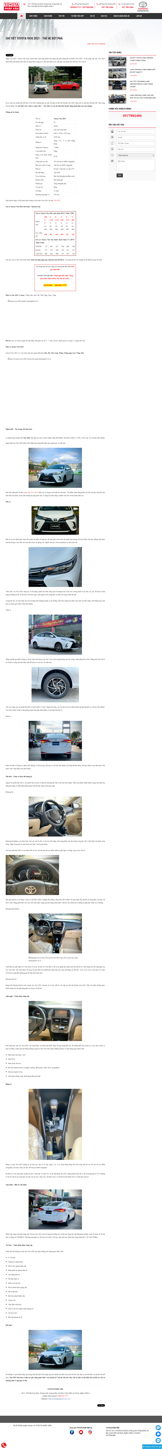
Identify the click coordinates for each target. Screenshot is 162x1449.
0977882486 (132, 116)
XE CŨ (92, 16)
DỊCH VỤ (104, 16)
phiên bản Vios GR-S (31, 492)
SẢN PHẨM (48, 16)
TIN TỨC (61, 16)
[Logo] (11, 6)
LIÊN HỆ (139, 16)
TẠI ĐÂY (56, 200)
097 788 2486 (107, 7)
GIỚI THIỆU (33, 16)
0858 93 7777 (63, 1396)
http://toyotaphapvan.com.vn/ (59, 1399)
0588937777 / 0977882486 (81, 7)
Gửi (119, 175)
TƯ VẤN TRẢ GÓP (77, 16)
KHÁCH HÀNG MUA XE (122, 16)
